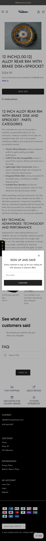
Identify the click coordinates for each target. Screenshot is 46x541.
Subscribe (23, 283)
